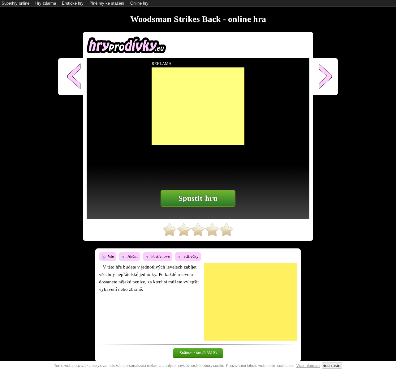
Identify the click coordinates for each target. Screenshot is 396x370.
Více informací (308, 366)
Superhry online (15, 3)
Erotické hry (73, 3)
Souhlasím (332, 365)
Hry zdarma (45, 3)
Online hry (139, 3)
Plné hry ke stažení (106, 3)
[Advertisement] (250, 302)
